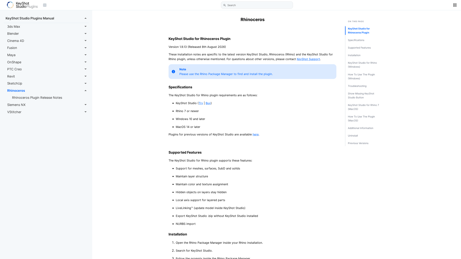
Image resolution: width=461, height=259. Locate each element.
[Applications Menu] (455, 5)
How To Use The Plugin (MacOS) (361, 118)
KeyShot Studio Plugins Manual (30, 18)
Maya (11, 55)
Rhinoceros (16, 90)
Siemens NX (16, 105)
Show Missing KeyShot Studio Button (361, 95)
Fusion (12, 48)
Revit (11, 76)
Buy (208, 103)
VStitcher (14, 112)
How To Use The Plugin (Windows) (361, 76)
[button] (224, 5)
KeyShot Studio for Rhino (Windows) (362, 64)
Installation (354, 55)
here (256, 134)
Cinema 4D (15, 41)
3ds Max (13, 26)
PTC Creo (14, 69)
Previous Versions (358, 143)
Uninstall (353, 135)
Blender (13, 33)
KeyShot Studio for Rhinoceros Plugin (359, 30)
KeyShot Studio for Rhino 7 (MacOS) (363, 107)
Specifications (356, 40)
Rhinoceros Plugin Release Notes (37, 97)
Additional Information (360, 128)
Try (201, 103)
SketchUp (14, 83)
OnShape (14, 62)
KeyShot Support (308, 59)
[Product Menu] (44, 5)
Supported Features (359, 47)
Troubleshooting (357, 86)
